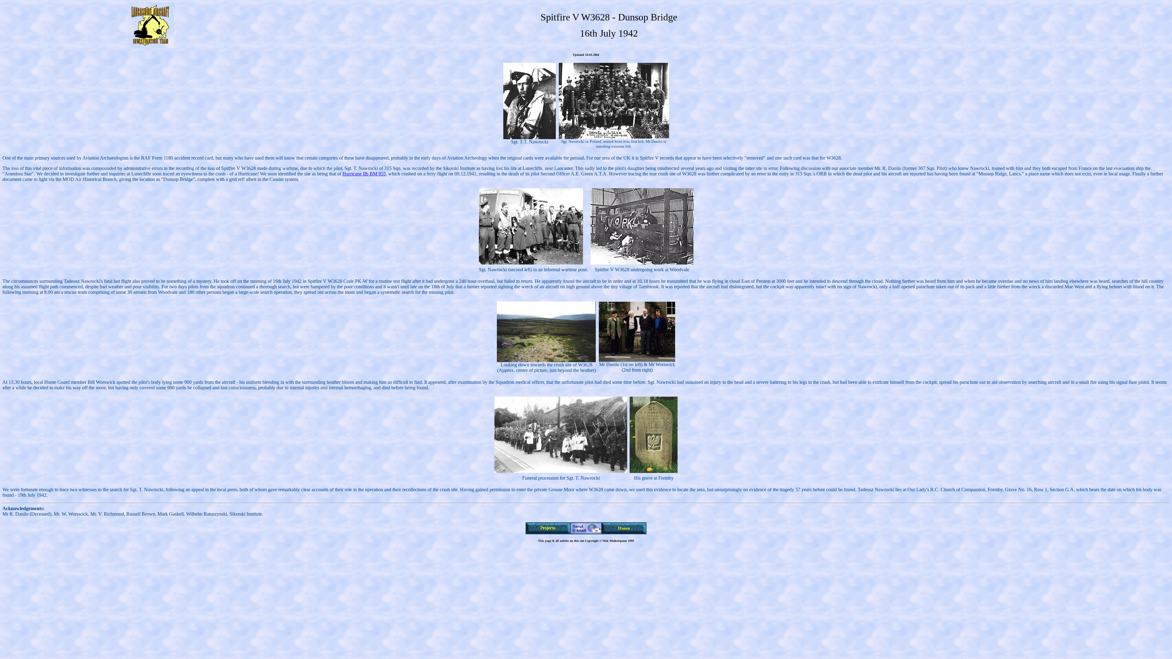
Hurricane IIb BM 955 (364, 173)
